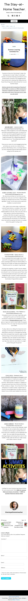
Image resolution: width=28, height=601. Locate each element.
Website (3, 567)
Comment (4, 539)
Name (3, 555)
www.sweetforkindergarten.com (14, 194)
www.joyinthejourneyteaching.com (14, 129)
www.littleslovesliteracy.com (14, 313)
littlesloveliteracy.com (16, 320)
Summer (14, 46)
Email (2, 562)
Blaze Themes (16, 599)
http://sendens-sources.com (14, 425)
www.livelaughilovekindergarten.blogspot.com (14, 377)
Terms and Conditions (14, 596)
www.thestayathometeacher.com (14, 256)
